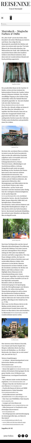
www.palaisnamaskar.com (10, 392)
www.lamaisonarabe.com (17, 382)
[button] (2, 17)
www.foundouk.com (8, 412)
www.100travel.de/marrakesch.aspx (14, 422)
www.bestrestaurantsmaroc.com (13, 424)
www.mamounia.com (18, 313)
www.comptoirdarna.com (20, 405)
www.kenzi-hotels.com (21, 369)
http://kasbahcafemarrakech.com (12, 105)
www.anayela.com (7, 401)
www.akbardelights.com (19, 397)
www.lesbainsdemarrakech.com (12, 420)
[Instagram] (11, 19)
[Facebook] (11, 17)
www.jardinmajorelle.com (10, 196)
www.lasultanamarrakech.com (11, 367)
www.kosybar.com (16, 386)
